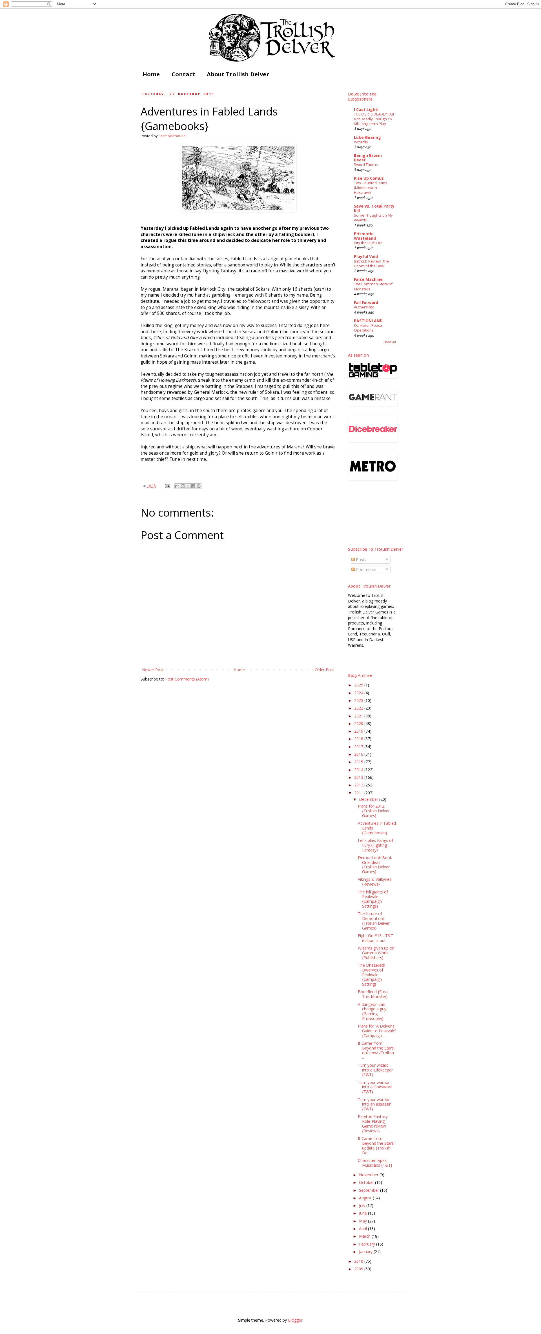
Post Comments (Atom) (187, 679)
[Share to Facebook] (193, 486)
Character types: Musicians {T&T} (375, 1163)
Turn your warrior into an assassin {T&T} (374, 1104)
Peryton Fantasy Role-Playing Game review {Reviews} (373, 1123)
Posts (360, 559)
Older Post (324, 669)
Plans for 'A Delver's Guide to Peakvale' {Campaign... (377, 1030)
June (363, 1213)
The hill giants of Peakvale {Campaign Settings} (373, 899)
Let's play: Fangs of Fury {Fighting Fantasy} (375, 845)
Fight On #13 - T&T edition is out (375, 938)
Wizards (361, 141)
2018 (359, 738)
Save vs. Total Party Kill (374, 208)
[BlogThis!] (182, 486)
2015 (359, 761)
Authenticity (364, 307)
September (369, 1190)
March (365, 1236)
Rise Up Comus (369, 178)
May (363, 1221)
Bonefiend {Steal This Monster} (373, 994)
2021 (359, 716)
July (362, 1205)
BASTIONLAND (368, 320)
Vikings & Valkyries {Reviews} (374, 882)
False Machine (368, 279)
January (366, 1251)
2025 (359, 685)
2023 (359, 700)
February (367, 1244)
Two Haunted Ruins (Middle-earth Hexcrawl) (370, 187)
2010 (359, 1261)
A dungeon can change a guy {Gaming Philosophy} (372, 1011)
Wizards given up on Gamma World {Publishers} (376, 952)
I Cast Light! (366, 109)
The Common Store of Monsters (373, 286)
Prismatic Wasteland (365, 236)
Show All (389, 342)
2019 (359, 731)
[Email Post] (167, 485)
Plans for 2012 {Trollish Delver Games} (374, 810)
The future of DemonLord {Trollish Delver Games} (374, 920)
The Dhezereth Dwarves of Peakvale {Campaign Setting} (371, 974)
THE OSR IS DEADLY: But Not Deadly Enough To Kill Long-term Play (374, 119)
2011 (359, 792)
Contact (183, 74)
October (367, 1182)
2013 (359, 777)
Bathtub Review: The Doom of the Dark (371, 263)
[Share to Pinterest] (198, 486)
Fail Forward (366, 302)
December (369, 799)
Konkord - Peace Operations (368, 328)
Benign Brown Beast (368, 158)
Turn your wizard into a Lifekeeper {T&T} (375, 1069)
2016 (359, 754)
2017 (359, 746)
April (363, 1228)
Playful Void (366, 256)
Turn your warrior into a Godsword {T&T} (375, 1087)
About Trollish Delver (238, 74)
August (366, 1197)
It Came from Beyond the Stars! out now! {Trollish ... (376, 1050)
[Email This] (177, 486)
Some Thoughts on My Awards (373, 218)
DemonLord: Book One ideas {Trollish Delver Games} (375, 864)
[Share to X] (188, 486)
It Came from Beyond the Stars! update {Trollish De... (376, 1145)
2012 (359, 785)
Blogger (295, 1320)
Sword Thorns (366, 164)
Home (151, 74)
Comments (365, 569)
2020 (359, 723)
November (369, 1174)
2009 (359, 1268)
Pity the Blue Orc (368, 242)
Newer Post (153, 669)
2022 (359, 708)
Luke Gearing (367, 137)
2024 (359, 692)
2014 (359, 769)
